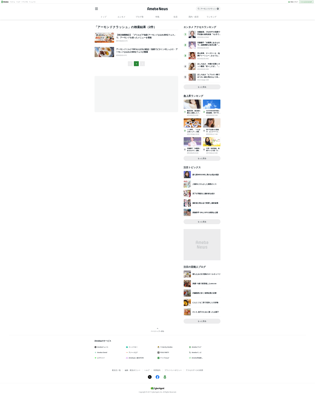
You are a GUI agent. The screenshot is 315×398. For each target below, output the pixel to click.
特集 (157, 16)
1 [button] (136, 64)
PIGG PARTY (164, 352)
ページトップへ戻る (157, 331)
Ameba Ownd (102, 352)
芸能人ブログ (294, 2)
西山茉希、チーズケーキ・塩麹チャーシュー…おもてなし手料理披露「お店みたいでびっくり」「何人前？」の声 (208, 57)
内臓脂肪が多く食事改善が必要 (204, 293)
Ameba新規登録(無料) (306, 2)
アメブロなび (164, 358)
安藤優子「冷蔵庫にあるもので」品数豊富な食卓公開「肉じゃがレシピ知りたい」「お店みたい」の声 (208, 46)
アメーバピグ (133, 352)
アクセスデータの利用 (194, 370)
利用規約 (157, 370)
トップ (103, 16)
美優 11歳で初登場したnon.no (204, 283)
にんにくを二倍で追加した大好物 (205, 302)
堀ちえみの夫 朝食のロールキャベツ (206, 274)
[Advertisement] (116, 93)
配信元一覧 (116, 370)
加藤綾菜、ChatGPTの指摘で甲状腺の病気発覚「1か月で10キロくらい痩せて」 (208, 34)
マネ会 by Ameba (166, 347)
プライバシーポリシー (173, 370)
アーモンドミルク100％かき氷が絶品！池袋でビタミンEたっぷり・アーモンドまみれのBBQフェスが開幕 (147, 50)
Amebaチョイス (102, 347)
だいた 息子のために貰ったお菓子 (205, 312)
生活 (175, 16)
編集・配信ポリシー (132, 370)
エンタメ (121, 16)
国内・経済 (193, 16)
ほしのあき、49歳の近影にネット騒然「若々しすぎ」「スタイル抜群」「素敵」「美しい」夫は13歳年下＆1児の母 (208, 67)
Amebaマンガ (196, 352)
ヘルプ (147, 370)
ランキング (211, 16)
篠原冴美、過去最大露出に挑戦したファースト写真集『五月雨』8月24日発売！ (193, 114)
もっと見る (202, 87)
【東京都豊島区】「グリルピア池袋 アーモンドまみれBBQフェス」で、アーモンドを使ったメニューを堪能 (146, 36)
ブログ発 (139, 16)
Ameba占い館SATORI (136, 358)
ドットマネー (133, 347)
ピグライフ (101, 358)
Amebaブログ (196, 347)
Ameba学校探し (197, 358)
